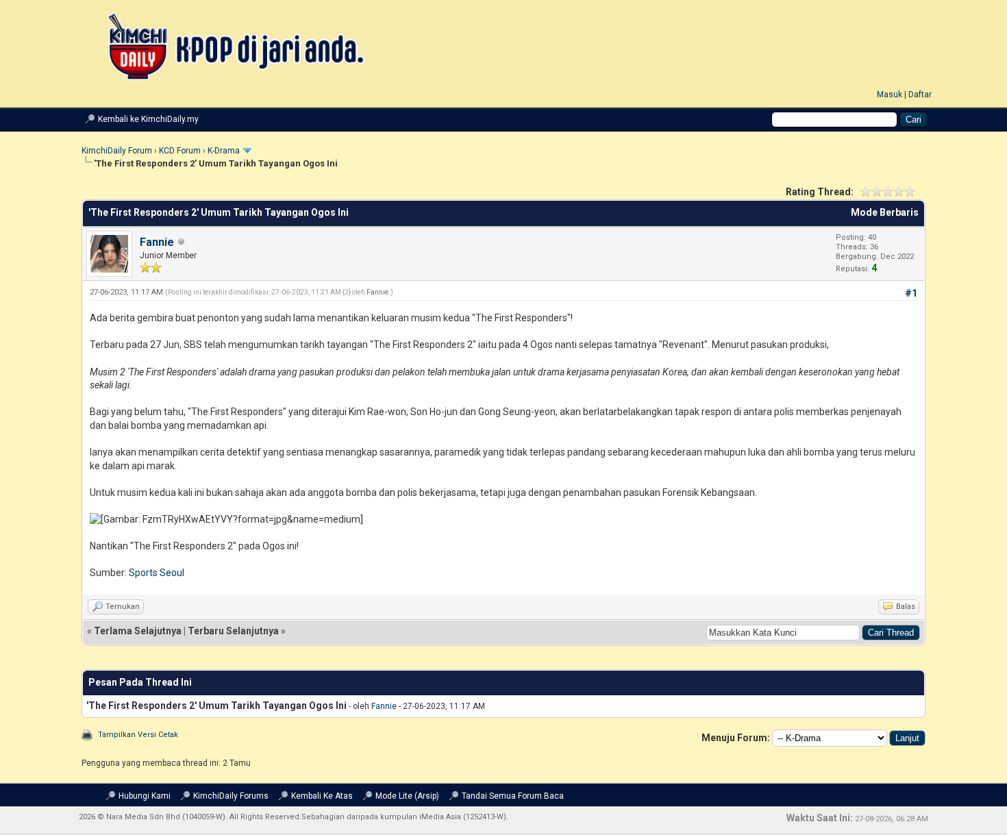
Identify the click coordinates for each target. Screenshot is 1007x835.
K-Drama (224, 150)
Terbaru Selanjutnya (233, 630)
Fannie (157, 242)
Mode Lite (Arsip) (407, 796)
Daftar (920, 94)
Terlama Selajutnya (138, 630)
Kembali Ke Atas (322, 796)
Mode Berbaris (885, 212)
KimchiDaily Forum (117, 150)
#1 (911, 293)
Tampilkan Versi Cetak (138, 734)
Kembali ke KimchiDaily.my (148, 119)
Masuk (889, 94)
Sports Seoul (156, 572)
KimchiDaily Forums (231, 796)
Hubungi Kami (145, 796)
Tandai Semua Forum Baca (513, 796)
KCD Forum (180, 150)
